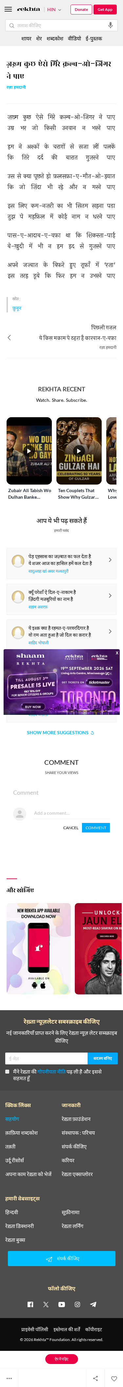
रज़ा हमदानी (16, 88)
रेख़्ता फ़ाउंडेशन (76, 1119)
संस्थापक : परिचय (78, 1132)
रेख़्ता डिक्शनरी (19, 1226)
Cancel (70, 827)
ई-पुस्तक (94, 38)
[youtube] (61, 1304)
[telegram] (93, 1304)
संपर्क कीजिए (74, 1146)
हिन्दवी (11, 1212)
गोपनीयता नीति (51, 1071)
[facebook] (30, 1304)
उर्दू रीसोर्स (14, 1160)
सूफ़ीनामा (70, 1212)
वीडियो (74, 38)
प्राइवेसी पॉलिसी (34, 1329)
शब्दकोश (55, 38)
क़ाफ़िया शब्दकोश (21, 1132)
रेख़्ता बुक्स (15, 1239)
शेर (39, 38)
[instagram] (77, 1304)
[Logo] (28, 10)
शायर (26, 38)
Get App (105, 9)
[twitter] (46, 1304)
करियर (68, 1160)
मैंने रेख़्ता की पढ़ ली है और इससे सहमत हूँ (57, 1074)
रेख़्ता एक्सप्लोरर (77, 1174)
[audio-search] (110, 25)
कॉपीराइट (93, 1329)
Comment (96, 827)
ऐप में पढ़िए (61, 1358)
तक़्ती (10, 1146)
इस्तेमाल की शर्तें (66, 1329)
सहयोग (12, 1119)
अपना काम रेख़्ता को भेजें (28, 1174)
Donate (81, 9)
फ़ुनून (16, 308)
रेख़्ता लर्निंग (72, 1226)
